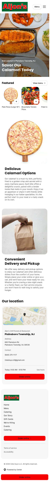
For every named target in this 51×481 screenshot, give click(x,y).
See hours (40, 370)
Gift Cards (8, 419)
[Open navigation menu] (44, 6)
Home (6, 405)
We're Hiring (9, 422)
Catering (8, 412)
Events (7, 426)
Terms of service (10, 448)
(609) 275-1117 (11, 355)
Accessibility (8, 452)
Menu (37, 6)
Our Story (8, 415)
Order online (24, 376)
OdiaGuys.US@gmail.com (15, 360)
